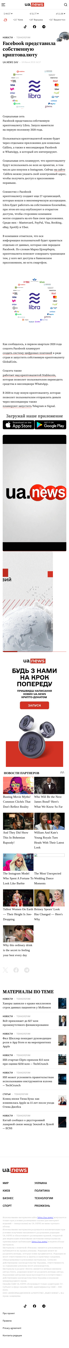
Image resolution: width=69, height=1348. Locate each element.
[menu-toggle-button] (3, 5)
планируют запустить (17, 406)
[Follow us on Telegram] (44, 26)
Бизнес (8, 1198)
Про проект (9, 1313)
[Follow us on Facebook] (34, 26)
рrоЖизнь (42, 1206)
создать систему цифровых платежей (27, 353)
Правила (7, 1320)
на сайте (59, 169)
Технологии (23, 37)
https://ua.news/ (45, 1217)
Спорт (7, 1206)
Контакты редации (12, 1335)
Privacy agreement (12, 1328)
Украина (40, 1183)
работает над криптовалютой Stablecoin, (29, 375)
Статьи (7, 1094)
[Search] (66, 5)
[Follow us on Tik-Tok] (25, 26)
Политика (42, 1191)
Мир (6, 1183)
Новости (8, 37)
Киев (6, 1191)
